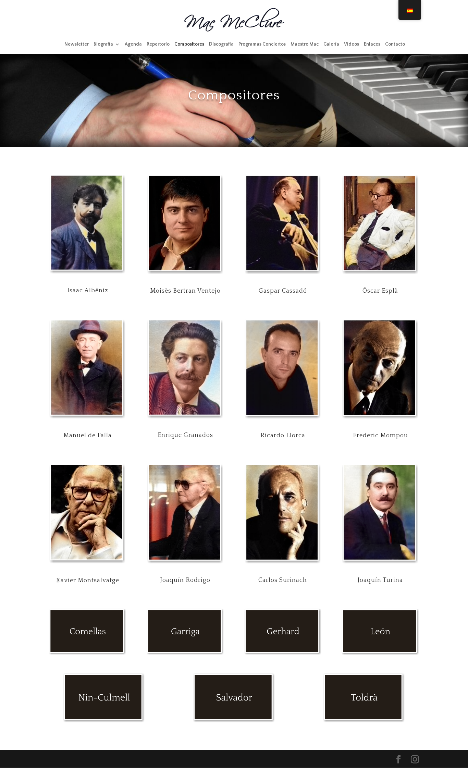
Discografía (221, 44)
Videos (351, 44)
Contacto (395, 44)
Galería (331, 44)
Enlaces (372, 44)
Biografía (103, 44)
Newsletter (76, 44)
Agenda (133, 44)
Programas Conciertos (262, 44)
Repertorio (158, 44)
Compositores (189, 44)
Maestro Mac (305, 44)
